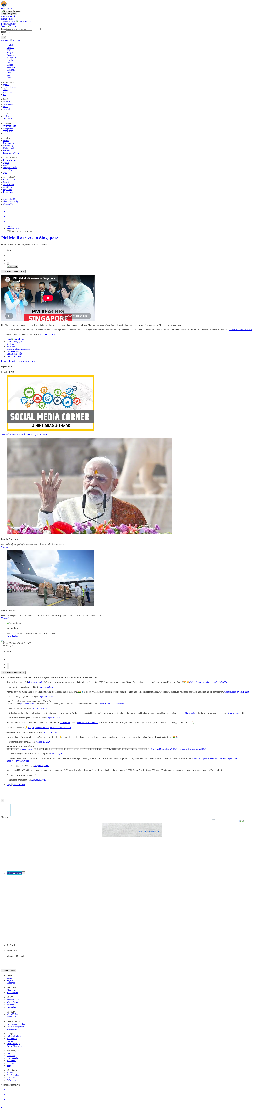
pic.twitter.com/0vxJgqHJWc (194, 749)
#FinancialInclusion (216, 758)
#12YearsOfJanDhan (160, 749)
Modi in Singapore (15, 341)
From (3, 32)
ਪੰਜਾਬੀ (9, 77)
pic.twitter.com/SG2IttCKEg (240, 329)
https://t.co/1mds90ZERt (60, 727)
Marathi (10, 65)
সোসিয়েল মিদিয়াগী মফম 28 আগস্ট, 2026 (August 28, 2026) (24, 434)
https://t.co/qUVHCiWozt (18, 761)
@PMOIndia (175, 749)
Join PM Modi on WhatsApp (13, 271)
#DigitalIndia (189, 713)
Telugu (10, 60)
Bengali (10, 52)
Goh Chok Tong (14, 356)
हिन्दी (9, 50)
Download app (7, 8)
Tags (9, 339)
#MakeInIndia (106, 703)
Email (11, 945)
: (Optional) (15, 956)
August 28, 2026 (45, 687)
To (2, 34)
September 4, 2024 (47, 334)
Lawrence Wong (14, 351)
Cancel (5, 971)
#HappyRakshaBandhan (38, 727)
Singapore (11, 344)
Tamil (9, 62)
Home (9, 226)
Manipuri (11, 70)
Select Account (14, 873)
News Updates (13, 228)
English (10, 45)
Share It (4, 817)
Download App (13, 636)
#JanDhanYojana (199, 758)
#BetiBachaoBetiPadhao (87, 722)
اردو (8, 75)
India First (11, 346)
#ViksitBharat (195, 682)
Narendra (8, 16)
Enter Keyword (8, 29)
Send (12, 971)
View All (5, 547)
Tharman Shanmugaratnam (18, 349)
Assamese (11, 67)
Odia (9, 72)
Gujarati (10, 47)
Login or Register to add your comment (18, 361)
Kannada (10, 55)
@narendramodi (35, 682)
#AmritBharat (230, 692)
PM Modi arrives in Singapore (29, 237)
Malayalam (11, 57)
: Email (12, 950)
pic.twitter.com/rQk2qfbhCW (214, 682)
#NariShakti (65, 722)
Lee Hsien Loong (14, 354)
